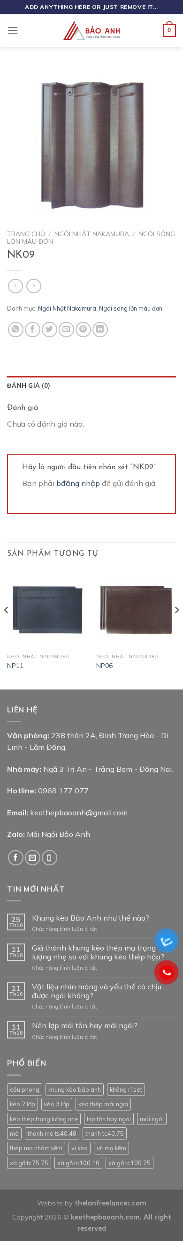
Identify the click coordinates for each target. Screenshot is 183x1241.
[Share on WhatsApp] (15, 329)
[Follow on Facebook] (15, 857)
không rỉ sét (126, 1089)
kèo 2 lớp (22, 1104)
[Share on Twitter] (49, 329)
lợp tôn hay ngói (109, 1119)
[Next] (176, 628)
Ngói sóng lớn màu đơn (130, 308)
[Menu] (12, 30)
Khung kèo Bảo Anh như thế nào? (90, 918)
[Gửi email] (32, 857)
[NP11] (47, 609)
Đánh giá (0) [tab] (28, 385)
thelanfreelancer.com (110, 1203)
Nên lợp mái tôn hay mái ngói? (84, 1025)
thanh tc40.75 (104, 1133)
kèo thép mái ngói (103, 1104)
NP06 (104, 665)
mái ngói (152, 1119)
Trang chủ (26, 234)
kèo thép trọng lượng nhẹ (44, 1119)
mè (14, 1133)
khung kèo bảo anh (74, 1089)
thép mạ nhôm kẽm (36, 1148)
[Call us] (49, 857)
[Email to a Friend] (66, 329)
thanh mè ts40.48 (52, 1133)
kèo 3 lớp (56, 1104)
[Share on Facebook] (32, 329)
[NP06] (136, 609)
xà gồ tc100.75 (129, 1163)
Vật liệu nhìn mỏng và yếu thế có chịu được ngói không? (96, 991)
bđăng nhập (78, 483)
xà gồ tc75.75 (29, 1163)
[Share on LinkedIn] (100, 329)
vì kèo (79, 1148)
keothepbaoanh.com (105, 1217)
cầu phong (24, 1089)
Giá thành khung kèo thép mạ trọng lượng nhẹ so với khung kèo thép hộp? (98, 952)
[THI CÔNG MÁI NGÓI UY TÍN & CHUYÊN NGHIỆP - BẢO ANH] (91, 30)
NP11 (15, 665)
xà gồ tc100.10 (78, 1163)
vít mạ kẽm (111, 1148)
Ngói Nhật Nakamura (91, 234)
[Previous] (6, 628)
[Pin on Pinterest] (83, 329)
